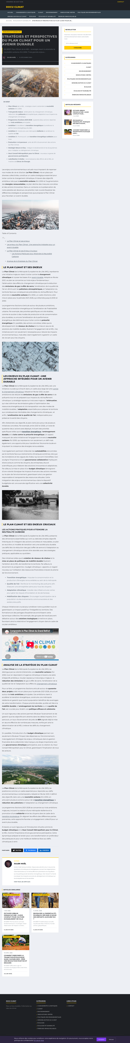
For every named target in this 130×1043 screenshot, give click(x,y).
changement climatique (47, 684)
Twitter (18, 850)
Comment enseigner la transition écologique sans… (81, 131)
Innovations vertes (67, 12)
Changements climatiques (25, 12)
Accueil (10, 12)
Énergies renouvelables (67, 16)
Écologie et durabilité (47, 16)
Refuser (111, 1039)
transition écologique (10, 816)
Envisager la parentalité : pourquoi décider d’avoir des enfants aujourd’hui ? (45, 916)
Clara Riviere (8, 929)
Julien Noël (20, 864)
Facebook (32, 850)
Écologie (32, 16)
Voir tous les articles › (22, 881)
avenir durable (37, 277)
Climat (40, 12)
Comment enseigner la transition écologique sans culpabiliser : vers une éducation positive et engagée (15, 959)
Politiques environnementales (89, 12)
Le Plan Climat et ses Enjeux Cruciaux (22, 251)
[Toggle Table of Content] (3, 238)
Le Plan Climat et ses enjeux (18, 241)
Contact (120, 2)
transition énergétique (31, 432)
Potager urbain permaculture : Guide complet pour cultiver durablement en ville (14, 916)
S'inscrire (78, 47)
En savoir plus (39, 1040)
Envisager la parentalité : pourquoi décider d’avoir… (81, 121)
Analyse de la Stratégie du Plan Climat (22, 261)
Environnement (51, 12)
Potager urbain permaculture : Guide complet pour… (81, 112)
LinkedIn (45, 850)
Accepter (101, 1039)
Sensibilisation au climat (17, 16)
